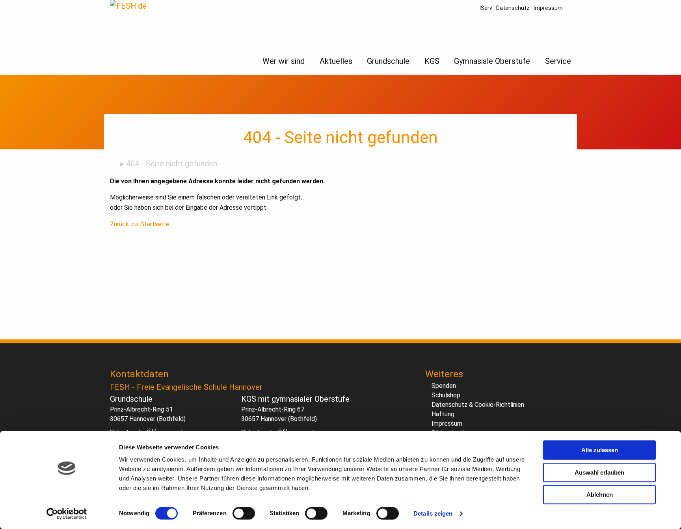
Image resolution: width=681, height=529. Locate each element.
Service (558, 61)
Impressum (548, 8)
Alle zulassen (599, 450)
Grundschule (388, 61)
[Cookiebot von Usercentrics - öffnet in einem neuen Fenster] (66, 514)
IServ (486, 8)
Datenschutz (513, 8)
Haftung (443, 414)
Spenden (444, 385)
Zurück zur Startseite (139, 224)
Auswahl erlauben (599, 472)
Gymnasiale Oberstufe (492, 61)
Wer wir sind (283, 61)
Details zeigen (432, 513)
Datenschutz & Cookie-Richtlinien (478, 404)
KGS (431, 61)
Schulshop (446, 395)
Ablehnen (599, 494)
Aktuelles (336, 61)
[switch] (244, 513)
